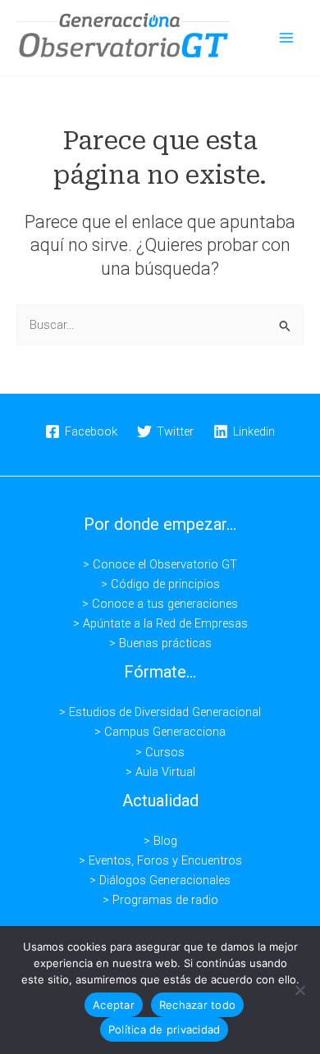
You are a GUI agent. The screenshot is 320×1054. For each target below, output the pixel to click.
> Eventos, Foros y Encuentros (160, 860)
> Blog (160, 840)
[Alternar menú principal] (286, 38)
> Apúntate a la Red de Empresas (160, 623)
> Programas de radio (160, 899)
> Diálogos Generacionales (160, 880)
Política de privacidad (164, 1029)
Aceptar (114, 1004)
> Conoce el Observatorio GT (160, 564)
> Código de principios (160, 584)
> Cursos (160, 752)
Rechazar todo (197, 1004)
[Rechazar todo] (299, 990)
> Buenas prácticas (160, 643)
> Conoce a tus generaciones (160, 603)
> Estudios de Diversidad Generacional (160, 712)
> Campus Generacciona (160, 731)
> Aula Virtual (160, 771)
